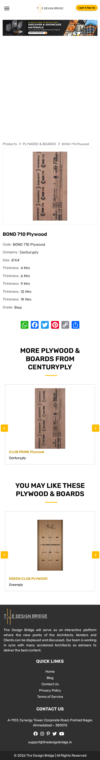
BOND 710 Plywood (75, 144)
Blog (50, 678)
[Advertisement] (50, 88)
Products (10, 144)
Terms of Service (50, 697)
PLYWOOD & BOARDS (39, 144)
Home (50, 672)
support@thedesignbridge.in (50, 742)
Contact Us (50, 684)
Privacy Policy (50, 690)
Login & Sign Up (86, 8)
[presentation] (4, 428)
